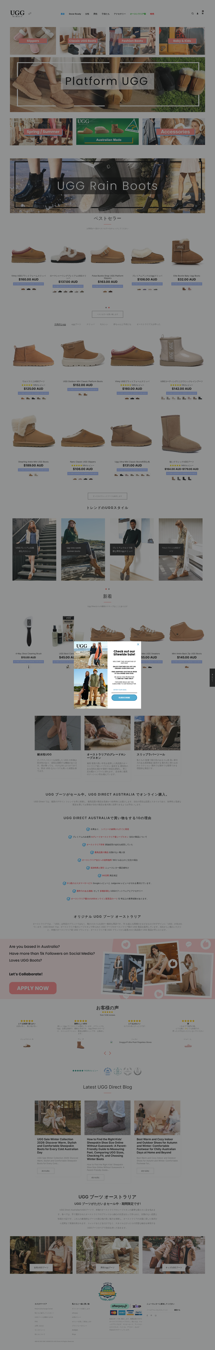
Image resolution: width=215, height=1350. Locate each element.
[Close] (138, 644)
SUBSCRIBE (124, 697)
